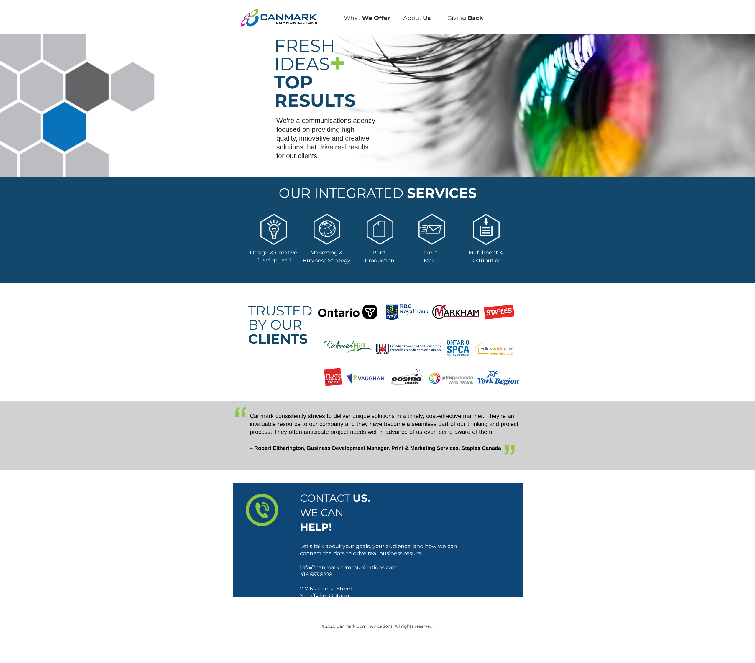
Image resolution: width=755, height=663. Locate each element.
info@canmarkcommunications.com (349, 567)
